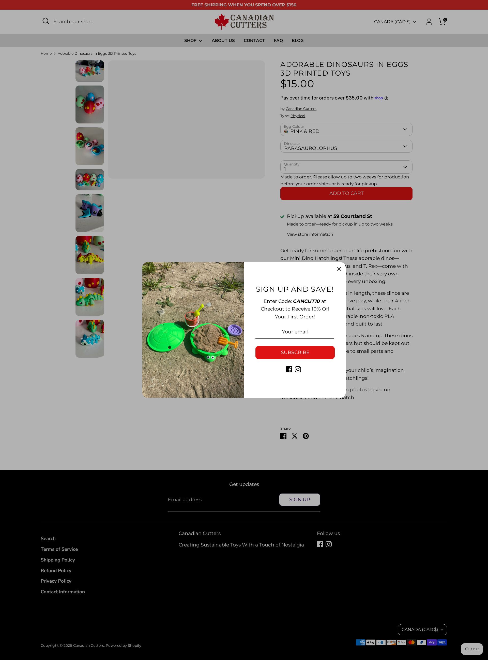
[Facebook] (289, 369)
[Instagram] (298, 369)
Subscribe (295, 352)
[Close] (339, 268)
